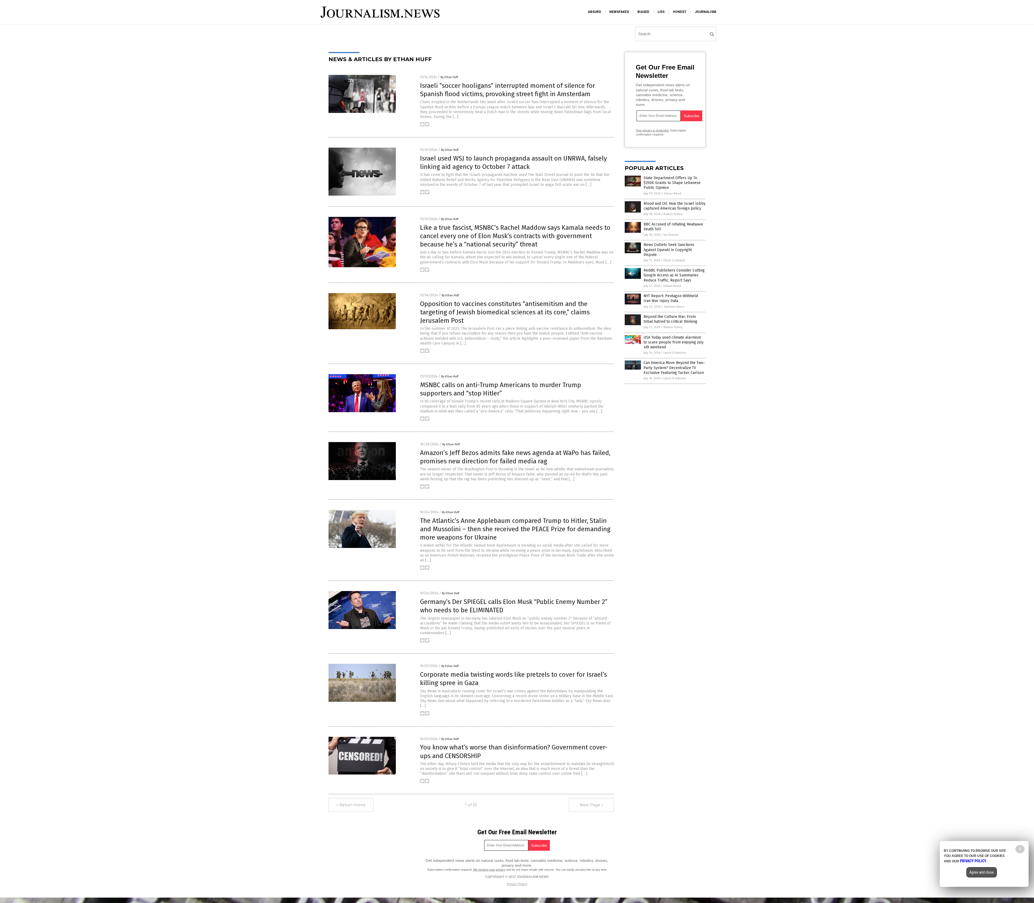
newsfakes (619, 12)
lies (661, 12)
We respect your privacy (489, 869)
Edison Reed (672, 193)
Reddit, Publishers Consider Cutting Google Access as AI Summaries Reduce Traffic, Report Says (674, 275)
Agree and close (981, 872)
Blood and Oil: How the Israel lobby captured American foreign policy (674, 206)
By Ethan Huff (449, 77)
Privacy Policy (517, 884)
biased (643, 12)
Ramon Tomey (672, 214)
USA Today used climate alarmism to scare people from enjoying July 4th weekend (674, 342)
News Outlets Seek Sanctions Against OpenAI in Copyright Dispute (669, 249)
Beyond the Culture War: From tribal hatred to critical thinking (670, 319)
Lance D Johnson (674, 353)
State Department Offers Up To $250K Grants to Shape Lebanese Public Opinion (672, 183)
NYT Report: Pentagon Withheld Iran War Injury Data (671, 298)
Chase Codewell (674, 260)
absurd (594, 12)
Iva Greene (671, 235)
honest (679, 12)
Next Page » (591, 805)
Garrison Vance (674, 306)
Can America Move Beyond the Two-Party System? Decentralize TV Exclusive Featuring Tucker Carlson (674, 367)
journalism (705, 12)
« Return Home (351, 805)
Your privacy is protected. (652, 130)
